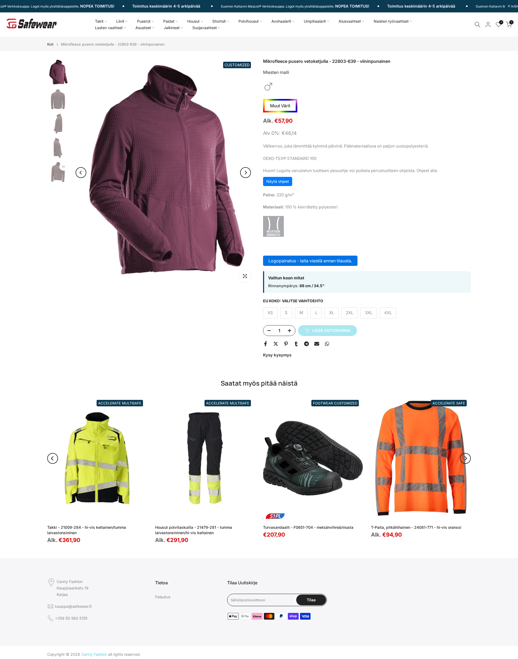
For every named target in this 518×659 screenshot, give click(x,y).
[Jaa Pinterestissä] (286, 343)
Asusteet (143, 27)
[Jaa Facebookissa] (265, 343)
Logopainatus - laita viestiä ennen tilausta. (310, 260)
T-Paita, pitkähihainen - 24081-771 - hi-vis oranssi (416, 527)
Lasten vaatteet (109, 27)
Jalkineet (172, 27)
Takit (99, 21)
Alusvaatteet (350, 21)
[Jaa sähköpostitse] (316, 343)
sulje (514, 6)
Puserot (144, 21)
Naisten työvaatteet (391, 21)
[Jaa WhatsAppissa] (327, 343)
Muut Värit (280, 105)
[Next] (245, 172)
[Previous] (81, 172)
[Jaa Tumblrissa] (296, 343)
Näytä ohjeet (277, 181)
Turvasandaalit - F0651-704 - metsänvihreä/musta (308, 527)
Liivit (120, 21)
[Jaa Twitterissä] (275, 343)
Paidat (169, 21)
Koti (50, 44)
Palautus (162, 597)
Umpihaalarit (315, 21)
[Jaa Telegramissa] (306, 343)
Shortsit (219, 21)
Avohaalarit (281, 21)
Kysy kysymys (277, 355)
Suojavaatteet (204, 27)
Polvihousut (248, 21)
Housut (193, 21)
